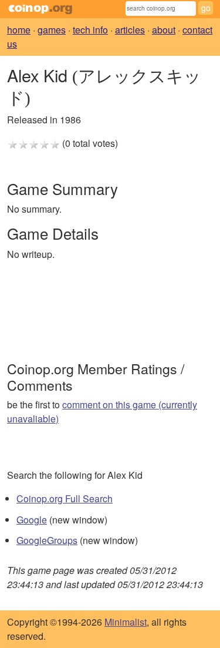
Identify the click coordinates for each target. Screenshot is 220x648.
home (19, 29)
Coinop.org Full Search (64, 498)
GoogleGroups (46, 540)
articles (130, 29)
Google (31, 519)
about (163, 29)
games (52, 29)
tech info (90, 29)
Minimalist (125, 622)
